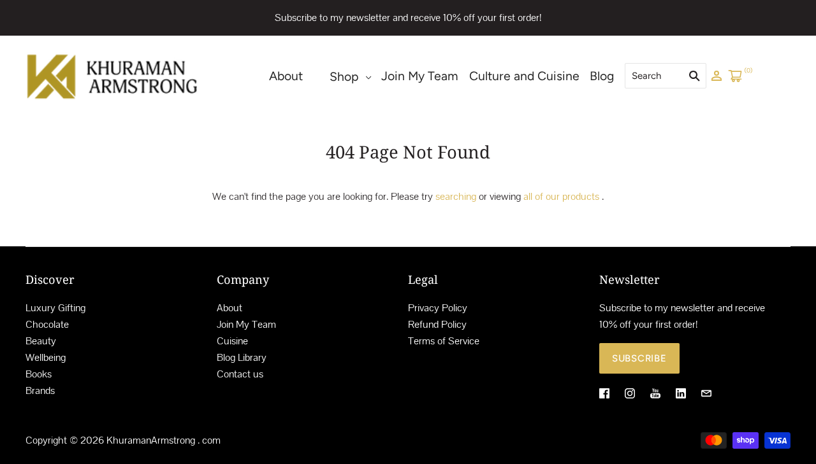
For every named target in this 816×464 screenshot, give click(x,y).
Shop (344, 76)
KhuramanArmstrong (150, 440)
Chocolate (47, 324)
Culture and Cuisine (524, 76)
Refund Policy (437, 324)
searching (455, 196)
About (286, 76)
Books (39, 374)
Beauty (41, 341)
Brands (40, 390)
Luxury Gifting (55, 307)
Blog (602, 76)
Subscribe (639, 358)
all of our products (561, 196)
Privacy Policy (437, 307)
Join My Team (419, 76)
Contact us (240, 374)
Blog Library (241, 357)
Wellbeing (46, 357)
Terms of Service (443, 341)
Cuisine (232, 341)
